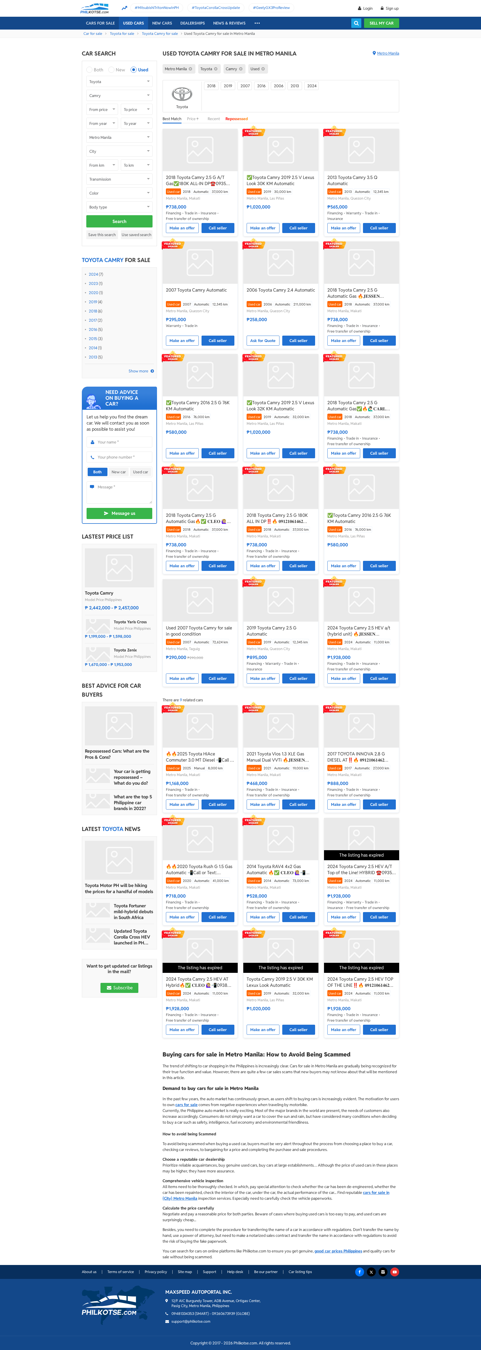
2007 (245, 85)
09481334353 (182, 1313)
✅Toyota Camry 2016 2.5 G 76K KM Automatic (198, 406)
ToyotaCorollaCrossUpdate (217, 7)
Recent (214, 118)
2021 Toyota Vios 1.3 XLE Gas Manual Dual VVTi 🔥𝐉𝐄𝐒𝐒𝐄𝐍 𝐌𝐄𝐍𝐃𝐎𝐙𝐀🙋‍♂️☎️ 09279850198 (278, 757)
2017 (93, 320)
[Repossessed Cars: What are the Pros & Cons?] (119, 725)
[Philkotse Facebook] (359, 1271)
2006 (278, 85)
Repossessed (236, 118)
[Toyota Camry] (119, 567)
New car (119, 471)
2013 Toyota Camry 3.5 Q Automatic (352, 180)
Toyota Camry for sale (160, 33)
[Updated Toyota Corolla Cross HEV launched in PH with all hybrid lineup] (98, 935)
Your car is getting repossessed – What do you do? (132, 777)
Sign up (392, 8)
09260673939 (223, 1313)
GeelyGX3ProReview (273, 7)
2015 (93, 338)
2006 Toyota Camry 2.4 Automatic (281, 290)
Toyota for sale (122, 33)
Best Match (172, 118)
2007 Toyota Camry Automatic (196, 290)
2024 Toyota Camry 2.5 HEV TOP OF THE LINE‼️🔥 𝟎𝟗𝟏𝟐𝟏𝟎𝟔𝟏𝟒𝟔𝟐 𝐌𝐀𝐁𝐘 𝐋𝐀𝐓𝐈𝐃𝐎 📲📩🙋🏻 (360, 982)
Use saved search (136, 234)
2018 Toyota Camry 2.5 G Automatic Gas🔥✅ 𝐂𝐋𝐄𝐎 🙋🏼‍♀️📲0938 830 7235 (199, 518)
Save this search (102, 234)
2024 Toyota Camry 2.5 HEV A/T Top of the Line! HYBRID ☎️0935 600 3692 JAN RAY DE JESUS (359, 870)
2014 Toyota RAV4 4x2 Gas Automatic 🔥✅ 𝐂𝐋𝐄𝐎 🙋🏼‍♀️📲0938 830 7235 (276, 870)
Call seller (218, 228)
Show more (138, 371)
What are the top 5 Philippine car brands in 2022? (133, 802)
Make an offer (182, 228)
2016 (93, 329)
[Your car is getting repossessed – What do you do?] (98, 776)
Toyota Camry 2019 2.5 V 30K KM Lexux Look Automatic (280, 982)
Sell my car (382, 23)
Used (143, 70)
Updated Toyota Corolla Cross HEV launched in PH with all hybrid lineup (132, 937)
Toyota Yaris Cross (130, 621)
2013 (93, 357)
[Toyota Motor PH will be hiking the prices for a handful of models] (119, 860)
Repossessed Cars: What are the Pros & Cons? (117, 754)
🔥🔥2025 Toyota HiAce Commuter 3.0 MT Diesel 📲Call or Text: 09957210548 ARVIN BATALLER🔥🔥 (200, 757)
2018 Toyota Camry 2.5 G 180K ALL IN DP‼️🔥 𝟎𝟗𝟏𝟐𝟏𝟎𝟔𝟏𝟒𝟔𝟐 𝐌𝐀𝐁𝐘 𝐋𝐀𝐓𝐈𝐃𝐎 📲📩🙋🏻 (277, 518)
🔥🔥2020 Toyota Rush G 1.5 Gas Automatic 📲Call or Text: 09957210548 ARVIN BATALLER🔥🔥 (199, 870)
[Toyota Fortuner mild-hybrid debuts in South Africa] (98, 910)
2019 (93, 301)
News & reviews (229, 23)
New (120, 70)
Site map (185, 1271)
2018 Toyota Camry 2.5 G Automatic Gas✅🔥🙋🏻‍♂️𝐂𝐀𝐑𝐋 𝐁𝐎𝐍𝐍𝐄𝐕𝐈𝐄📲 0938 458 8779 (358, 406)
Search (119, 221)
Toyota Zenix (125, 650)
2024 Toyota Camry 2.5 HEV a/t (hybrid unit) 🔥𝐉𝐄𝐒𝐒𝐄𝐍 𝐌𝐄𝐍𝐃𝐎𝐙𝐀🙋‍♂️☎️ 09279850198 (359, 631)
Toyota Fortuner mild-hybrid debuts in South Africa (133, 911)
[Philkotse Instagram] (383, 1271)
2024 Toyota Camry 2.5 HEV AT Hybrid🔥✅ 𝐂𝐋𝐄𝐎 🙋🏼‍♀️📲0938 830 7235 (197, 982)
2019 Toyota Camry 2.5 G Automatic (271, 631)
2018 (93, 311)
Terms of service (120, 1271)
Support (209, 1271)
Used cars (133, 23)
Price (192, 118)
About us (89, 1271)
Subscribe (122, 988)
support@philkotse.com (190, 1321)
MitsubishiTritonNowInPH (158, 7)
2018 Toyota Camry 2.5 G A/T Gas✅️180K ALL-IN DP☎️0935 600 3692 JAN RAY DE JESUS (196, 180)
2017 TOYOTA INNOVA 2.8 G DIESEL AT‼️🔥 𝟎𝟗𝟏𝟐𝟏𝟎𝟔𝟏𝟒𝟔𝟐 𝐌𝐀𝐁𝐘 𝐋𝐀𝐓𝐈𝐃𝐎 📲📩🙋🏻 (356, 757)
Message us (123, 513)
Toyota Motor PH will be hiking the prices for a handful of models (119, 889)
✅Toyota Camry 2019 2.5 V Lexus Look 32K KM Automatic (280, 406)
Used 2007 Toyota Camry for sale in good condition (199, 631)
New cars (162, 23)
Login (368, 8)
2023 (93, 283)
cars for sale (186, 1104)
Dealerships (192, 23)
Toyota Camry (99, 593)
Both (98, 70)
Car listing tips (300, 1271)
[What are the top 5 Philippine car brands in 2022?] (98, 801)
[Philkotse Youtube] (394, 1271)
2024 (93, 274)
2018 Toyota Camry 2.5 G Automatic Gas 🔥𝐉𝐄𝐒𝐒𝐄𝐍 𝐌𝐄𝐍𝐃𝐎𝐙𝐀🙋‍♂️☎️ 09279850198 (359, 293)
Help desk (235, 1271)
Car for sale (93, 33)
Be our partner (266, 1271)
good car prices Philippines (338, 1251)
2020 (93, 292)
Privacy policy (156, 1271)
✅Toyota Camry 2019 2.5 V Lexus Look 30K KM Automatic (280, 180)
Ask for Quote (263, 340)
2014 (93, 347)
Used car (140, 471)
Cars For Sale (100, 23)
